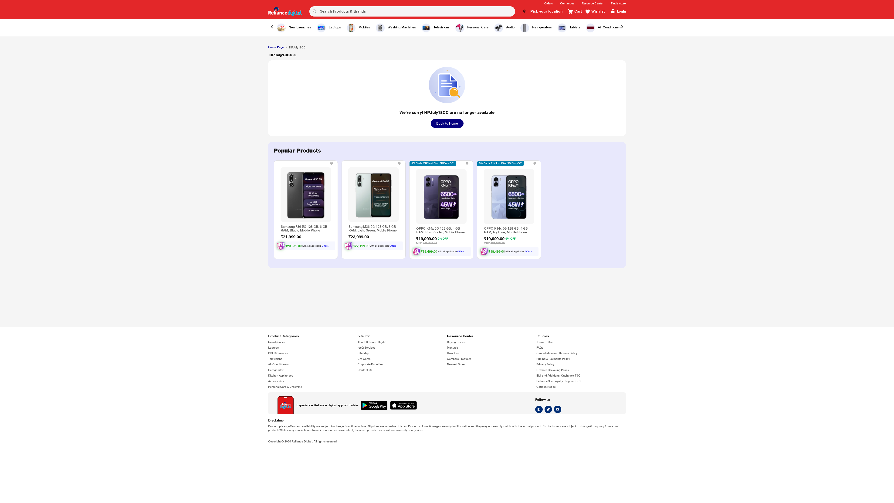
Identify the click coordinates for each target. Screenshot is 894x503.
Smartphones (276, 342)
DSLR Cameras (278, 353)
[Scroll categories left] (272, 27)
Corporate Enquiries (370, 364)
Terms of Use (544, 342)
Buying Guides (456, 342)
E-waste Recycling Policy (552, 370)
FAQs (539, 347)
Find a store (618, 3)
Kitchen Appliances (280, 375)
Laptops (273, 347)
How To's (453, 353)
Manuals (452, 347)
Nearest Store (456, 364)
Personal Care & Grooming (285, 386)
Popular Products (297, 150)
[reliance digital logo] (285, 11)
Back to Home (447, 123)
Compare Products (459, 358)
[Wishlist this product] (331, 163)
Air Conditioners (278, 364)
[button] (542, 11)
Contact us (567, 3)
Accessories (276, 381)
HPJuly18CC (280, 55)
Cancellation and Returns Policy (556, 353)
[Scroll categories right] (622, 27)
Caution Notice (546, 386)
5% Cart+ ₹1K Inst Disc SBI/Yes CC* (432, 163)
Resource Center (592, 3)
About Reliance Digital (372, 342)
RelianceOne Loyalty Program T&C (558, 381)
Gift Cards (364, 358)
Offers (325, 246)
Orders (548, 3)
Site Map (363, 353)
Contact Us (365, 370)
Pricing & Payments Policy (553, 358)
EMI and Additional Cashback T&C (558, 375)
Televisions (275, 358)
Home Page (276, 47)
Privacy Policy (545, 364)
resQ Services (366, 347)
